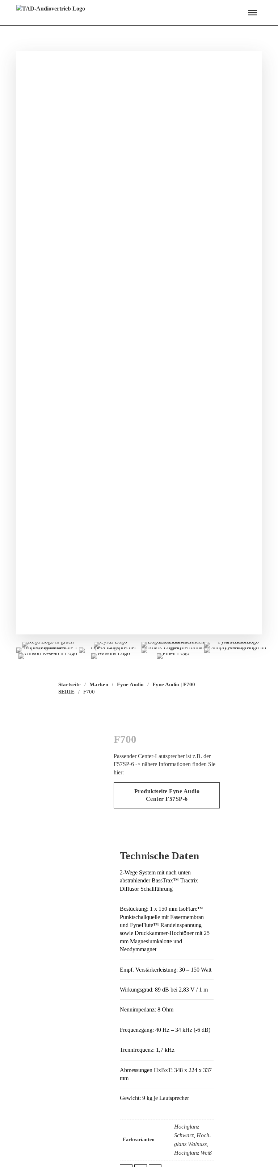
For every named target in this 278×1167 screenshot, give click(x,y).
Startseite (69, 684)
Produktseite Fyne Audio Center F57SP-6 (167, 795)
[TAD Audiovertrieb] (50, 13)
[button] (253, 13)
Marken (98, 684)
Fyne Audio (130, 684)
